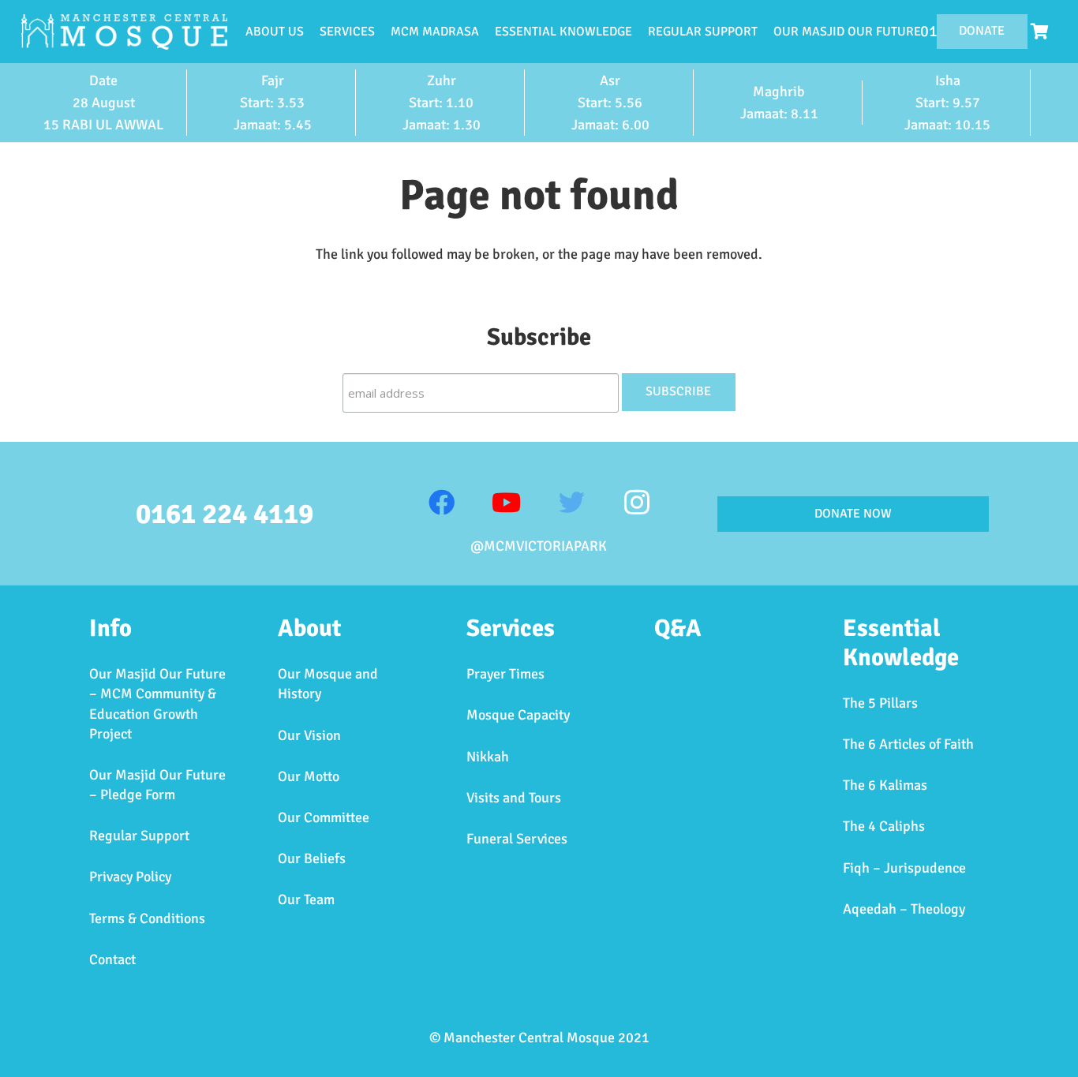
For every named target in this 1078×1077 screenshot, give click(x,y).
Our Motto (308, 776)
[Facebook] (441, 503)
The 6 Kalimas (885, 785)
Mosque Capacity (518, 715)
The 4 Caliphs (884, 826)
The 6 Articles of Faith (908, 744)
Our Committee (323, 817)
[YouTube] (506, 503)
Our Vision (309, 735)
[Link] (124, 32)
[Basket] (1039, 31)
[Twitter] (572, 503)
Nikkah (487, 756)
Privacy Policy (130, 876)
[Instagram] (636, 503)
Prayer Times (505, 673)
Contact (112, 959)
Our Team (306, 899)
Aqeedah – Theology (904, 909)
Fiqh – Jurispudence (904, 868)
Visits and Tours (513, 797)
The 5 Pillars (880, 703)
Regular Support (139, 835)
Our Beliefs (312, 858)
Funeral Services (516, 838)
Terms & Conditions (147, 918)
